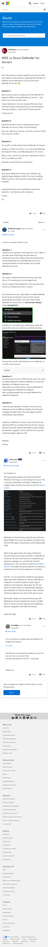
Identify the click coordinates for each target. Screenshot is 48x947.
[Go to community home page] (7, 3)
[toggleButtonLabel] (44, 9)
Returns (5, 774)
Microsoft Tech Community (10, 884)
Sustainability (6, 930)
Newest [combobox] (41, 222)
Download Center (7, 767)
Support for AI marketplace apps (11, 880)
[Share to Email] (35, 717)
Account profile (7, 763)
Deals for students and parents (11, 820)
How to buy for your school (10, 813)
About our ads (6, 943)
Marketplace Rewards (9, 891)
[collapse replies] (24, 227)
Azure (5, 9)
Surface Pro (6, 728)
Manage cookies (33, 939)
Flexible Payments (7, 788)
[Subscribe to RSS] (31, 717)
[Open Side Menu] (3, 3)
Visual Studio (6, 895)
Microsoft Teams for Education (11, 806)
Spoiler (7, 370)
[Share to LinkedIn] (13, 717)
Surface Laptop (7, 731)
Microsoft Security (8, 838)
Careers (5, 905)
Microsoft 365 (6, 845)
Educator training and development (12, 817)
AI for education (7, 824)
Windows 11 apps (7, 753)
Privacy (24, 939)
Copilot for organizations (9, 739)
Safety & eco (24, 941)
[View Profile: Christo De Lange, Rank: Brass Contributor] (4, 229)
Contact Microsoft (15, 939)
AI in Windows (6, 746)
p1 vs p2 (9, 645)
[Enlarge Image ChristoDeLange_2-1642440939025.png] (24, 344)
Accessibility (6, 927)
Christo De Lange (14, 228)
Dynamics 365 (6, 841)
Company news (7, 912)
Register (36, 3)
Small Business (7, 859)
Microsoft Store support (9, 770)
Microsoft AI (6, 834)
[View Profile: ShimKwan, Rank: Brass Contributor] (4, 51)
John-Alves (13, 459)
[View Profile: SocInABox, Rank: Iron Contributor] (8, 626)
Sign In (43, 3)
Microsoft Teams (7, 852)
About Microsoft (7, 909)
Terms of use (6, 941)
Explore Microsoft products (10, 749)
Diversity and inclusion (9, 923)
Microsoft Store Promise (9, 785)
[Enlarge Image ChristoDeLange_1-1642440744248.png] (17, 315)
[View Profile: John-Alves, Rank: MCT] (6, 460)
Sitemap (5, 939)
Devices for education (8, 802)
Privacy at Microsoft (8, 916)
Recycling (33, 941)
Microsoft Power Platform (9, 848)
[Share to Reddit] (24, 717)
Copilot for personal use (9, 742)
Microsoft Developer (8, 873)
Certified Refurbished (8, 781)
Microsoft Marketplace (9, 888)
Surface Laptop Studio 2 (9, 735)
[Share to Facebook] (17, 717)
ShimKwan (12, 49)
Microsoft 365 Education (9, 809)
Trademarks (15, 941)
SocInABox (15, 625)
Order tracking (6, 778)
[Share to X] (20, 717)
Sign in (11, 692)
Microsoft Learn (7, 877)
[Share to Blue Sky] (28, 717)
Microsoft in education (9, 799)
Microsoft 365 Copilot (8, 856)
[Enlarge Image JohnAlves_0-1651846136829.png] (25, 510)
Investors (5, 919)
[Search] (30, 3)
